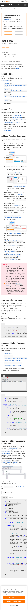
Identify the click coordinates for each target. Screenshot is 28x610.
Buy (18, 1)
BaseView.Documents (10, 251)
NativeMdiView (13, 119)
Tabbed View (21, 487)
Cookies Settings (14, 605)
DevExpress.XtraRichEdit (13, 514)
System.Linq (9, 508)
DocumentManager (21, 200)
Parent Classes (5, 50)
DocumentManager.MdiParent (12, 122)
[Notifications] (26, 1)
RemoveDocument (9, 356)
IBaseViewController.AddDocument (14, 240)
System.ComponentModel (12, 504)
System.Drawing (10, 507)
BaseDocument (5, 80)
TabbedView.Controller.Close (12, 360)
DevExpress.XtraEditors (12, 400)
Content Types (5, 52)
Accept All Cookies (14, 597)
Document (7, 83)
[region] (14, 598)
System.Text (9, 509)
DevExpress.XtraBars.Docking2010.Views (17, 518)
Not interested (19, 33)
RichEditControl (6, 451)
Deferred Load (19, 194)
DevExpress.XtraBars (11, 398)
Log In (22, 1)
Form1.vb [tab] (11, 498)
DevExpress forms (17, 117)
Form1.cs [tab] (5, 498)
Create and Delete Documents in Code (11, 59)
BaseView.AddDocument (14, 209)
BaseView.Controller (12, 245)
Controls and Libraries (13, 8)
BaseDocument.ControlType (14, 172)
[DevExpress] (5, 1)
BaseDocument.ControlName (12, 215)
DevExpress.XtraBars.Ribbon (13, 401)
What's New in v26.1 (10, 19)
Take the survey (8, 33)
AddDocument (8, 353)
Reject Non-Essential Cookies (13, 601)
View (17, 68)
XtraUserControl (19, 115)
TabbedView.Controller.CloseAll (13, 363)
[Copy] (25, 326)
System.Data (9, 505)
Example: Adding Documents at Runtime (11, 61)
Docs (2, 8)
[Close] (25, 587)
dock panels (7, 130)
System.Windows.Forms (12, 511)
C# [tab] (3, 324)
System (8, 501)
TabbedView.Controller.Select (13, 365)
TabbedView (22, 119)
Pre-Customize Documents (8, 56)
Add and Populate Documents (9, 54)
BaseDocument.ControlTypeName (13, 217)
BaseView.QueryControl (20, 186)
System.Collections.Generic (13, 502)
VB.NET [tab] (8, 324)
